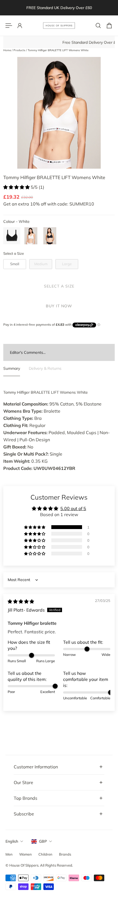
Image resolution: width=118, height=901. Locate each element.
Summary (11, 368)
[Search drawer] (98, 26)
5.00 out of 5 (73, 508)
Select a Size (13, 253)
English (11, 841)
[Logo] (59, 25)
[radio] (11, 235)
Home (7, 50)
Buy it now (59, 305)
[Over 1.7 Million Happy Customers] (61, 8)
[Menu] (8, 26)
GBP (43, 841)
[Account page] (19, 26)
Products (19, 50)
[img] (21, 601)
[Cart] (109, 26)
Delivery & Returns (45, 368)
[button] (17, 187)
